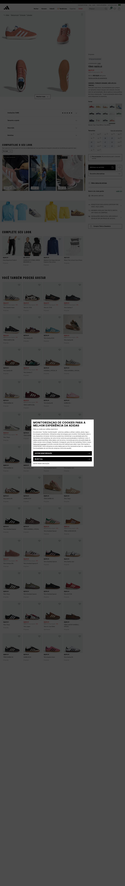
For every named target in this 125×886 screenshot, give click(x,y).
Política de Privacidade (39, 444)
